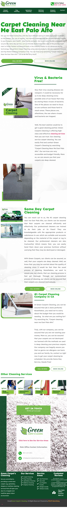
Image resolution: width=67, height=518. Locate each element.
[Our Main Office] (54, 493)
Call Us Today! (59, 3)
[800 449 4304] (20, 453)
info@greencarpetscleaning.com (33, 458)
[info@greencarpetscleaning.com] (20, 458)
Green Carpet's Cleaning (19, 501)
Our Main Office (61, 491)
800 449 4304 (60, 5)
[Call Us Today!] (52, 4)
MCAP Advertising (53, 501)
